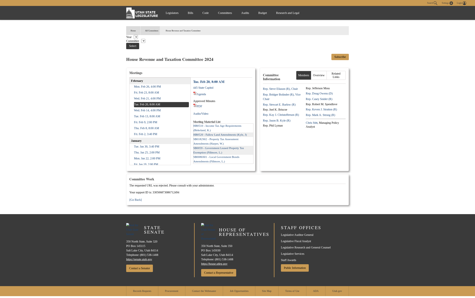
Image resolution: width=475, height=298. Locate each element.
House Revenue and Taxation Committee (183, 31)
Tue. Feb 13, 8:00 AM (147, 116)
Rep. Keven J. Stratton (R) (321, 109)
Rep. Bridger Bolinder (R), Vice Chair (282, 97)
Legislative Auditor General (297, 234)
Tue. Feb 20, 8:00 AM (147, 104)
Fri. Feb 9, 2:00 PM (145, 122)
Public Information (295, 267)
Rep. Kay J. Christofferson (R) (281, 114)
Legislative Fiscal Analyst (296, 241)
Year (129, 37)
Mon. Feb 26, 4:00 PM (147, 86)
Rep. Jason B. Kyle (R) (276, 120)
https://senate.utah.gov (139, 259)
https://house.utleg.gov (214, 263)
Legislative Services (292, 253)
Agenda (201, 94)
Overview (319, 75)
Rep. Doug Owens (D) (319, 93)
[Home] (142, 13)
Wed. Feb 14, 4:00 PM (147, 110)
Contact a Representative (218, 272)
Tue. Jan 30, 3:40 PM (146, 146)
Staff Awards (288, 260)
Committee (133, 40)
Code (205, 12)
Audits (245, 12)
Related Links (336, 75)
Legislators (172, 12)
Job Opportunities (239, 291)
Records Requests (142, 291)
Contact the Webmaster (204, 291)
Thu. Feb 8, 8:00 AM (146, 128)
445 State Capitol (203, 87)
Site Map (266, 291)
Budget (262, 12)
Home (133, 31)
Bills (190, 12)
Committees (225, 12)
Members (303, 75)
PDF (199, 106)
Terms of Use (292, 291)
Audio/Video (200, 113)
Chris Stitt (311, 122)
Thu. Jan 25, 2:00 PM (147, 152)
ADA (316, 291)
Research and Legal (287, 12)
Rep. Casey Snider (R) (319, 99)
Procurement (171, 291)
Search (430, 2)
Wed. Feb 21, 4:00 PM (147, 98)
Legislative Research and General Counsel (306, 247)
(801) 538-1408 (149, 254)
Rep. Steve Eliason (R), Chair (280, 88)
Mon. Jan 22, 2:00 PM (147, 158)
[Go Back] (135, 199)
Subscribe (340, 56)
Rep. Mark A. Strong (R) (320, 115)
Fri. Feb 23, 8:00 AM (146, 92)
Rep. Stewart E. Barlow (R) (279, 104)
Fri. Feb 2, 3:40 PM (145, 134)
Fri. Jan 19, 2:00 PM (146, 164)
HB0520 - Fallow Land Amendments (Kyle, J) (220, 134)
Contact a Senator (139, 268)
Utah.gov (337, 291)
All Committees (151, 31)
